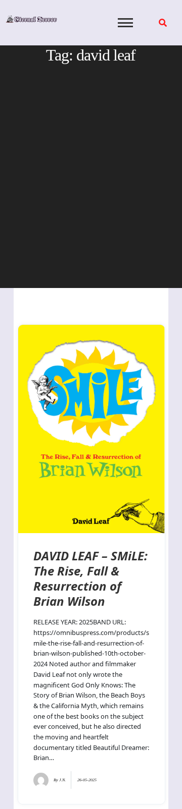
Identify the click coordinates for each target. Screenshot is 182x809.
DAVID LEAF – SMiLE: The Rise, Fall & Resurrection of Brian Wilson (90, 578)
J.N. (62, 780)
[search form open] (163, 22)
